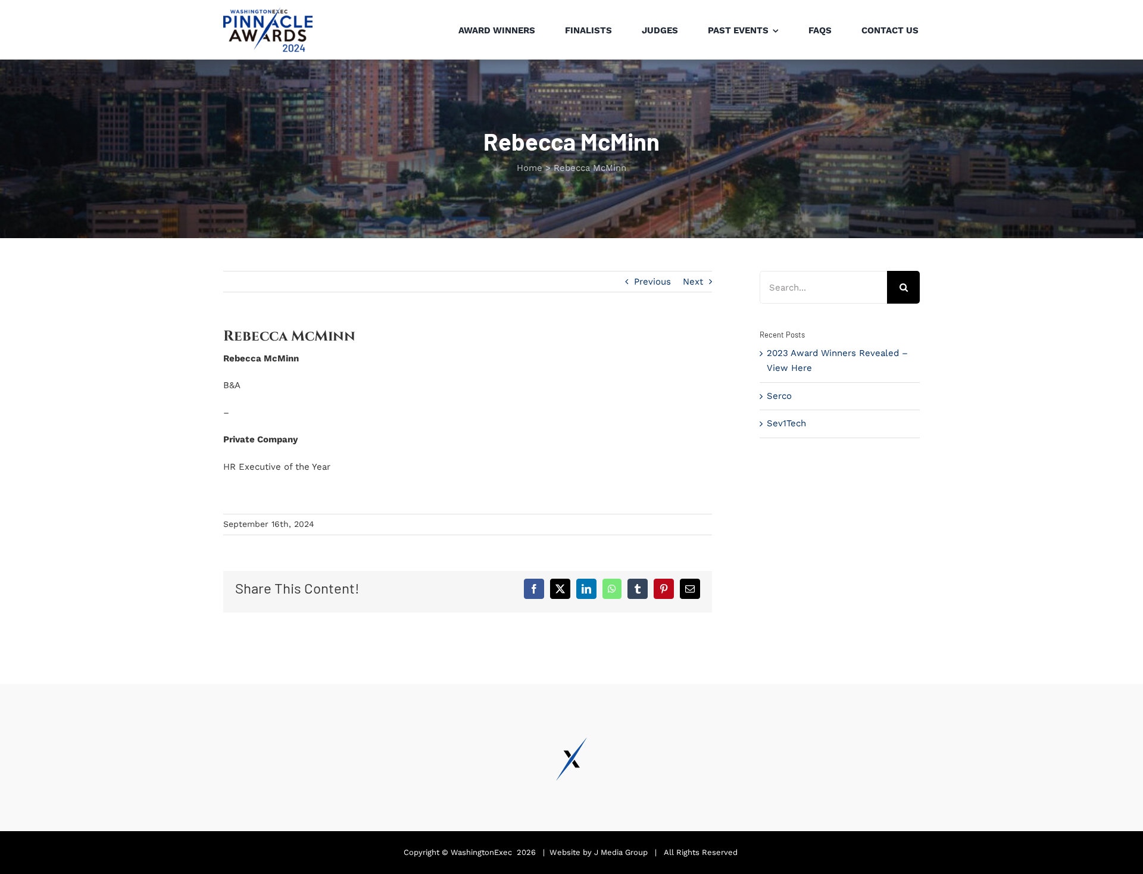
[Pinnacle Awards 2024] (268, 11)
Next (693, 281)
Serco (779, 396)
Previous (652, 281)
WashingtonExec (481, 852)
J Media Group (621, 852)
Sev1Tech (786, 423)
